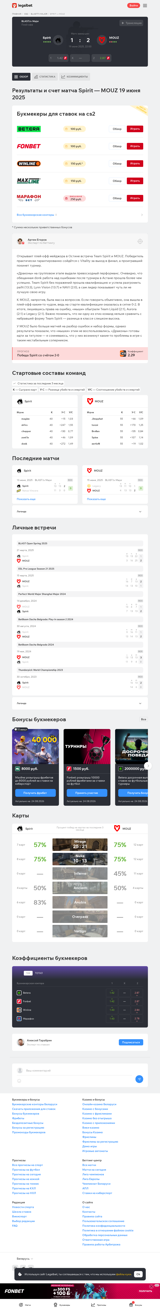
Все (143, 719)
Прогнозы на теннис (25, 1183)
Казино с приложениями (98, 1123)
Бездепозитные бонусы (27, 1123)
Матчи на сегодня (94, 1169)
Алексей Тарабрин (39, 1040)
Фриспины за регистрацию (100, 1141)
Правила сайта (92, 1216)
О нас (86, 1207)
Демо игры (89, 1146)
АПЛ (85, 1188)
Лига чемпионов (93, 1174)
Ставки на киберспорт (97, 1193)
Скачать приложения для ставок (34, 1109)
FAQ (15, 1225)
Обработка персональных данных (104, 1235)
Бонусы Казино (92, 1132)
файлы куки (123, 1274)
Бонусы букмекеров (25, 1113)
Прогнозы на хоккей (25, 1179)
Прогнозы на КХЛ (24, 1188)
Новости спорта (23, 1207)
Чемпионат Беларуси (96, 1183)
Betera (27, 992)
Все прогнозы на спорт (27, 1165)
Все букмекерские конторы (37, 215)
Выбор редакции (23, 1221)
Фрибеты (18, 1118)
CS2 (26, 14)
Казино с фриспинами (97, 1113)
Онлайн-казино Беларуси (99, 1104)
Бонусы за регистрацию (28, 1127)
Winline (27, 1009)
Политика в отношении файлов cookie (107, 1230)
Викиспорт (19, 1216)
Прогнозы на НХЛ (24, 1193)
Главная (16, 14)
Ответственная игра (95, 1239)
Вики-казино (90, 1127)
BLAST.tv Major (39, 14)
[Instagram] (15, 1268)
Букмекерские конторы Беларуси (34, 1104)
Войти (134, 5)
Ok (138, 1274)
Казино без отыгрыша (97, 1118)
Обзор (117, 129)
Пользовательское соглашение (103, 1221)
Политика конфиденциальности (103, 1225)
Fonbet (27, 1001)
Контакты (88, 1211)
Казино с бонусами (95, 1109)
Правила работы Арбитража (101, 1244)
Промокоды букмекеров (28, 1132)
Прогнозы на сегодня (26, 1174)
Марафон (28, 1018)
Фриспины (89, 1137)
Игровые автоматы (95, 1151)
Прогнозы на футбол (26, 1169)
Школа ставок (21, 1211)
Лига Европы (91, 1179)
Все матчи (89, 1165)
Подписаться (131, 1042)
